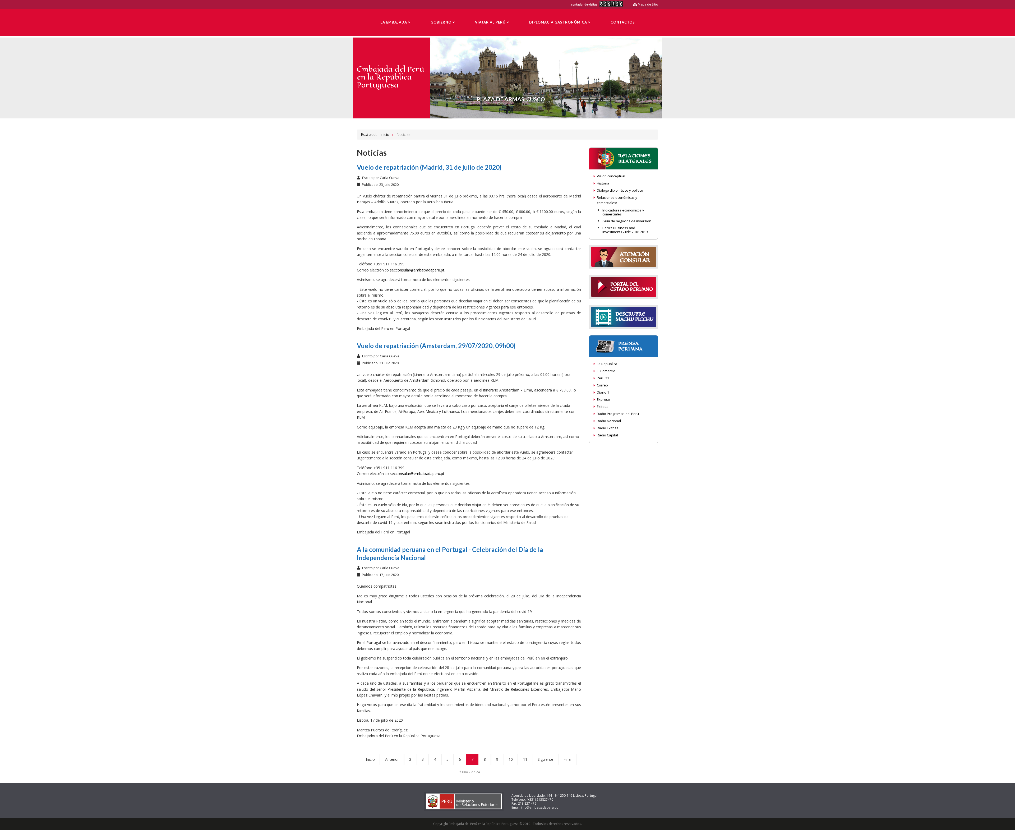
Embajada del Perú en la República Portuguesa (390, 77)
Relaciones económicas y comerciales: (617, 200)
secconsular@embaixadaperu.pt (417, 270)
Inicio (370, 759)
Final (567, 759)
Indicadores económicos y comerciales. (623, 212)
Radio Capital (607, 435)
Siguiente (545, 759)
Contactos (623, 22)
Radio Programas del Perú (618, 413)
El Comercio (606, 370)
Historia (603, 183)
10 (511, 759)
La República (607, 363)
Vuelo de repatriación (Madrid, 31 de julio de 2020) (429, 167)
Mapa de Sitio (647, 4)
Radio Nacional (609, 420)
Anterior (392, 759)
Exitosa (602, 406)
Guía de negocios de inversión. (627, 221)
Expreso (603, 399)
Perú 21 (603, 378)
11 (525, 759)
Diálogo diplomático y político (620, 190)
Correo (602, 385)
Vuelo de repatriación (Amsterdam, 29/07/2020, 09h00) (436, 345)
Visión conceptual (611, 176)
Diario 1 (603, 392)
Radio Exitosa (608, 428)
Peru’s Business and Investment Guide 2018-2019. (625, 230)
